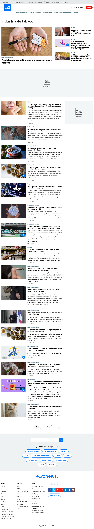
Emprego (35, 503)
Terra (2, 494)
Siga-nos (19, 496)
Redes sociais (32, 460)
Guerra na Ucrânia (35, 12)
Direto (89, 7)
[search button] (63, 2)
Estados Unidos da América (63, 12)
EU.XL (73, 28)
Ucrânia (45, 12)
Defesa (75, 12)
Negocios (30, 184)
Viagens (3, 501)
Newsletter (53, 495)
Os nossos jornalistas (7, 512)
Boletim (19, 489)
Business (3, 491)
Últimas (19, 494)
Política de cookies (38, 494)
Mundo (3, 489)
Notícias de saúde (7, 57)
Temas (3, 483)
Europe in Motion (32, 346)
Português (5, 2)
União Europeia (61, 460)
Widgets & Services (22, 501)
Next (54, 427)
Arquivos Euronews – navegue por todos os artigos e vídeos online (8, 516)
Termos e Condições (38, 491)
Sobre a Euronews (37, 486)
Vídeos (3, 506)
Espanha (51, 464)
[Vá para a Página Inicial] (7, 7)
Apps (18, 499)
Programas (4, 509)
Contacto (35, 501)
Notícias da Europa (33, 146)
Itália (50, 12)
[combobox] (72, 2)
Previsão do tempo (22, 491)
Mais (33, 483)
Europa (3, 486)
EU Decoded (31, 379)
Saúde (42, 464)
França (29, 247)
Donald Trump (46, 460)
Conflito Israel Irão (22, 12)
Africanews (20, 504)
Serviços (19, 483)
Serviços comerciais (38, 489)
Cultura (3, 504)
